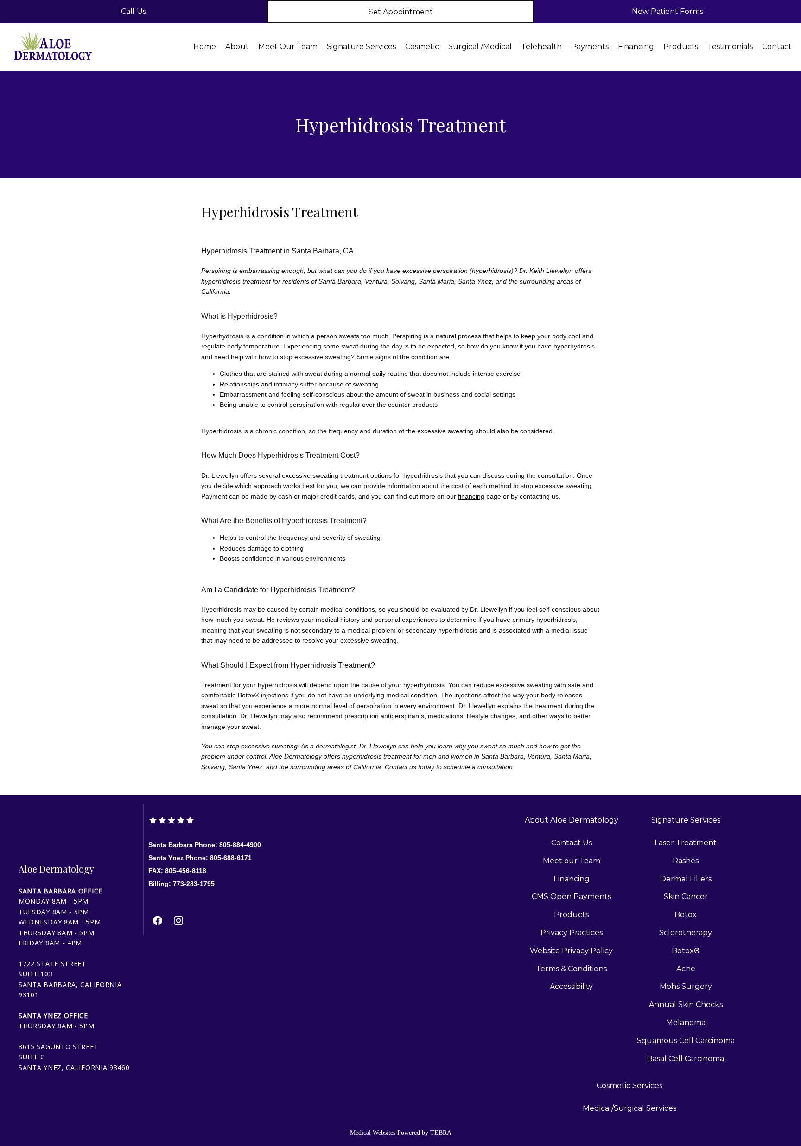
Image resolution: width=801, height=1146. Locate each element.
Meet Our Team (288, 46)
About (237, 46)
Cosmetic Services (629, 1085)
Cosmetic (422, 46)
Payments (590, 46)
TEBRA (440, 1132)
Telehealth (541, 46)
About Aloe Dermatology (571, 820)
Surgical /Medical (480, 46)
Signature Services (361, 46)
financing (471, 496)
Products (680, 46)
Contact (777, 46)
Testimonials (730, 46)
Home (204, 46)
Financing (636, 46)
